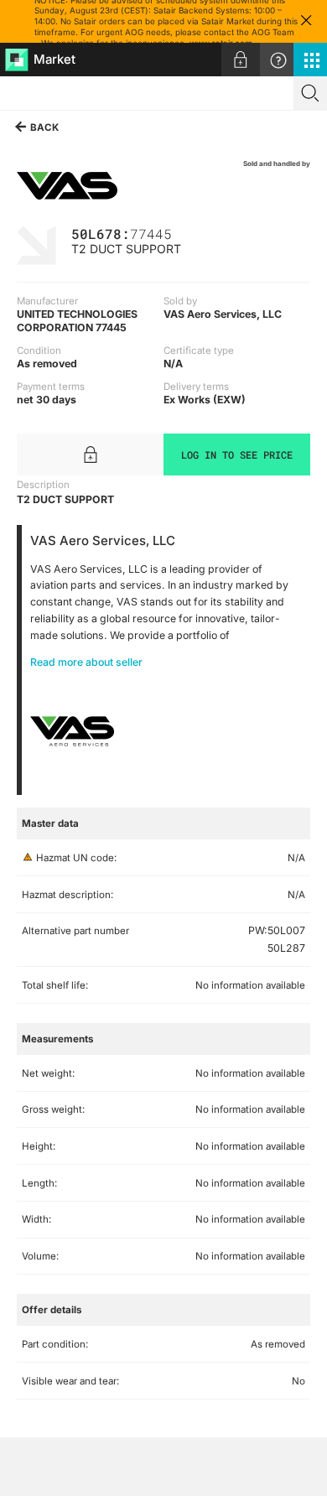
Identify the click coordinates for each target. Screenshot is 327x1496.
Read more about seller (86, 662)
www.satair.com (220, 43)
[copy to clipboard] (180, 232)
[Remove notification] (306, 21)
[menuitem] (240, 59)
